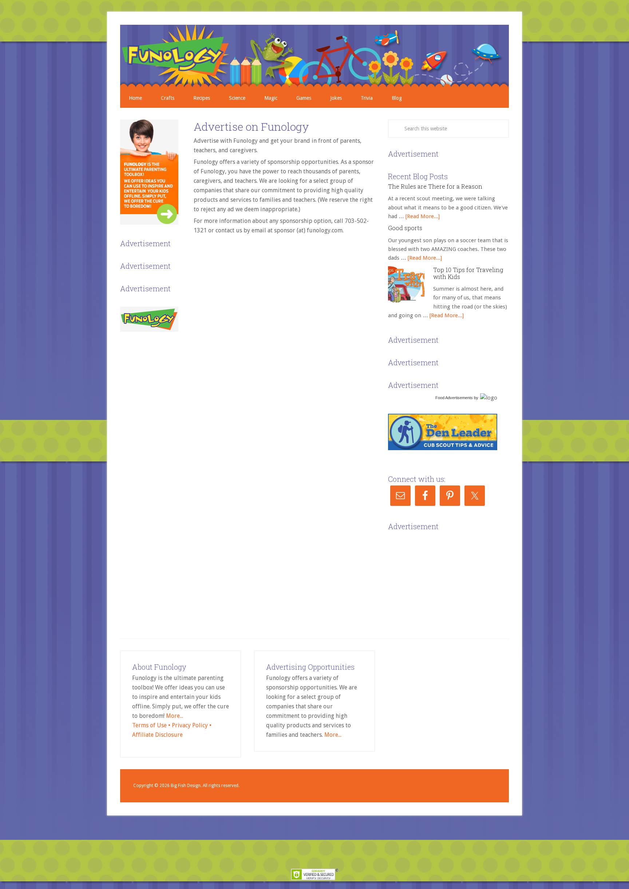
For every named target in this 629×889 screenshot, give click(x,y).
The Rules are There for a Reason (435, 186)
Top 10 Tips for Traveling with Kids (468, 273)
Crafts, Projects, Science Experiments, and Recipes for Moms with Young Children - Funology (314, 56)
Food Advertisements (454, 398)
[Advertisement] (442, 578)
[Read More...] (423, 216)
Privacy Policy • (191, 725)
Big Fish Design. (186, 785)
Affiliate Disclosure (157, 734)
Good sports (405, 228)
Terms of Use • (152, 725)
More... (174, 715)
